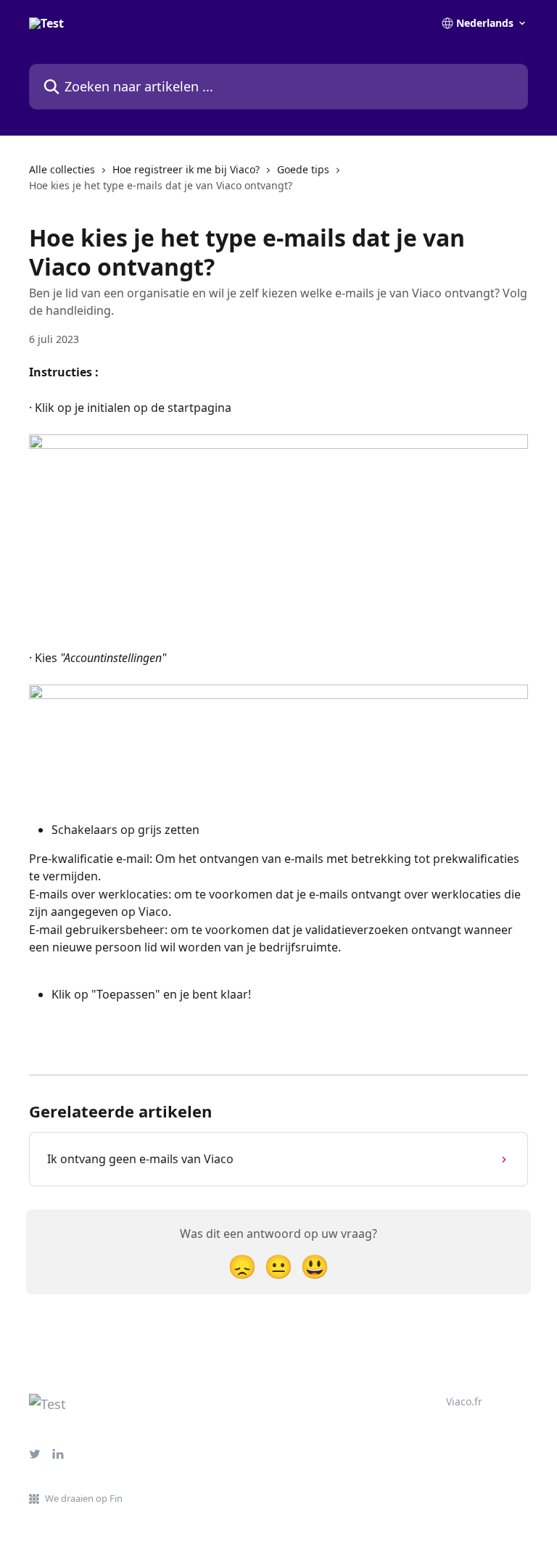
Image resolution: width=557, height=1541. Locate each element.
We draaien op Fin (84, 1498)
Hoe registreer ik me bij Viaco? (186, 169)
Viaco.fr (464, 1401)
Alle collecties (62, 169)
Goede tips (303, 169)
